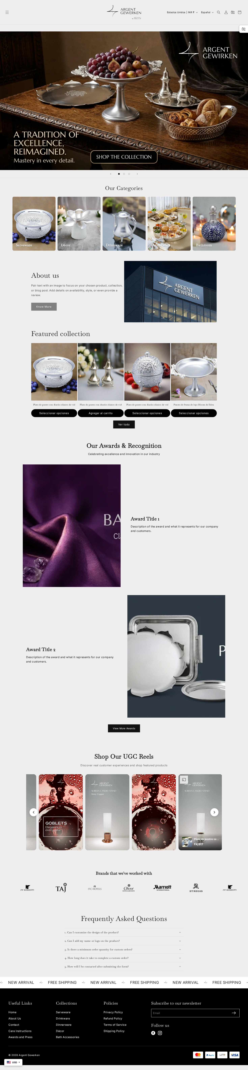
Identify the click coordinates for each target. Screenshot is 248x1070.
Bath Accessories (67, 1037)
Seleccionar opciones (54, 413)
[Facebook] (153, 1033)
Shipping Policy (114, 1031)
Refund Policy (113, 1018)
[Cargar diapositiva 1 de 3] (118, 173)
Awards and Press (20, 1037)
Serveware (63, 1012)
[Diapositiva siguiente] (137, 174)
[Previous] (34, 812)
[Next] (214, 812)
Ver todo (124, 424)
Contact (13, 1024)
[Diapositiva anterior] (110, 174)
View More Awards (124, 728)
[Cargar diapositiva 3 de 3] (129, 173)
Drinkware (63, 1018)
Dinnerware (64, 1024)
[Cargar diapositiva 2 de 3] (124, 173)
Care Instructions (19, 1031)
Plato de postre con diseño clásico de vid (54, 404)
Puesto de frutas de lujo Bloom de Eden (194, 404)
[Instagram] (160, 1033)
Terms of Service (115, 1024)
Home (12, 1012)
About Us (14, 1018)
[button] (7, 12)
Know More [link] (44, 306)
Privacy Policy (113, 1012)
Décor (60, 1031)
